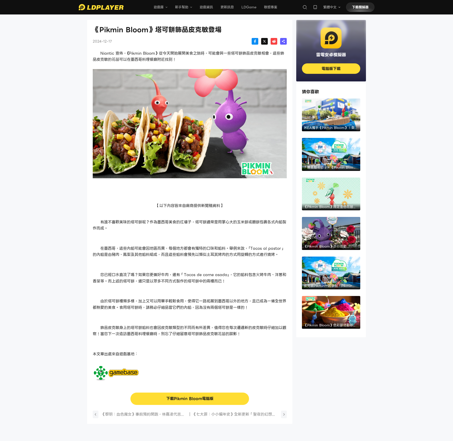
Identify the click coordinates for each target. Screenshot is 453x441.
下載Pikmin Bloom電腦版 (189, 399)
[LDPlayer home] (101, 7)
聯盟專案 (270, 7)
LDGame (248, 7)
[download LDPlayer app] (315, 7)
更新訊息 (227, 7)
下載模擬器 (360, 7)
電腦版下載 (331, 69)
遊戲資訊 (206, 7)
